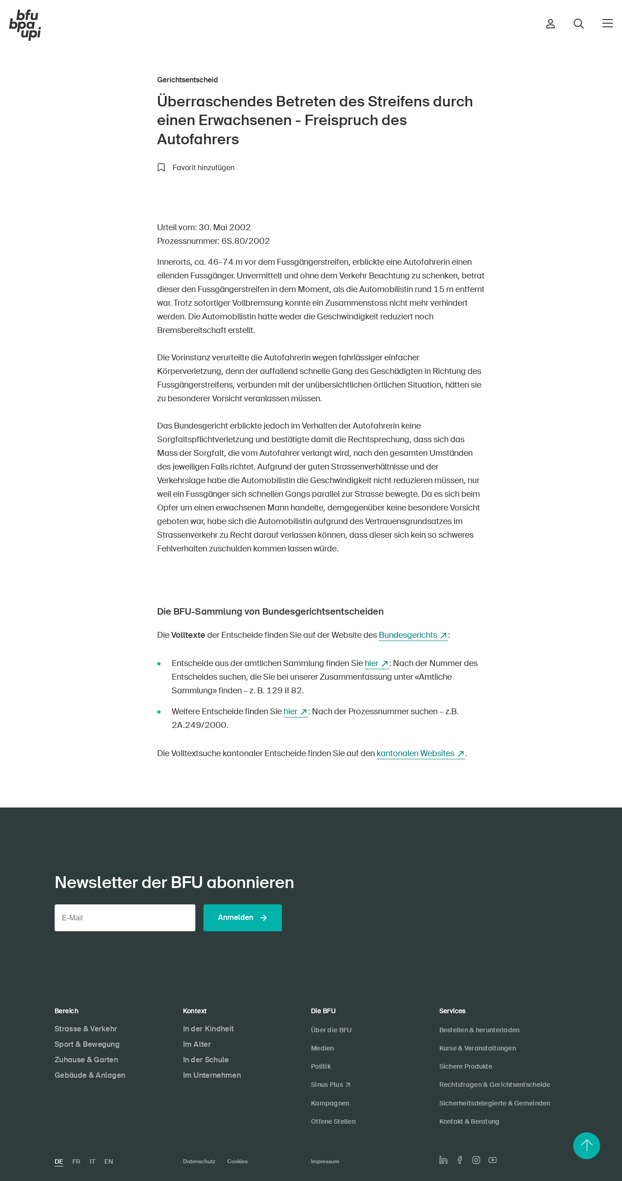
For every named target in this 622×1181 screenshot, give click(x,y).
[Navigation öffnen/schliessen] (607, 23)
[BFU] (25, 25)
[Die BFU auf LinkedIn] (443, 1160)
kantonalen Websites (415, 753)
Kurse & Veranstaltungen (477, 1048)
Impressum (325, 1161)
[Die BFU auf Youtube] (493, 1160)
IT (92, 1161)
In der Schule (206, 1060)
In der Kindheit (208, 1029)
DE (59, 1161)
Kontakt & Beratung (469, 1121)
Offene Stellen (333, 1121)
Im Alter (197, 1044)
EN (108, 1161)
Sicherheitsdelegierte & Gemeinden (495, 1103)
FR (76, 1161)
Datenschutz (199, 1161)
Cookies (237, 1161)
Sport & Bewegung (87, 1044)
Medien (322, 1048)
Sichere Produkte (465, 1066)
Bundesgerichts (408, 635)
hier (371, 663)
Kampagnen (330, 1103)
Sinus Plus (327, 1084)
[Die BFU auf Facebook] (460, 1160)
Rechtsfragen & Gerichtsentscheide (495, 1084)
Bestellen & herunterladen (479, 1030)
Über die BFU (331, 1030)
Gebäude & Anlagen (90, 1075)
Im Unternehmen (212, 1075)
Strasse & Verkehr (86, 1029)
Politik (321, 1066)
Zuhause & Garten (86, 1060)
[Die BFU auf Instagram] (476, 1160)
